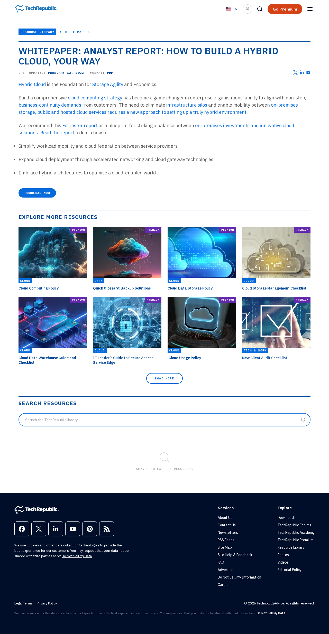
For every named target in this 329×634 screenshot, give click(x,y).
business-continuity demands (50, 105)
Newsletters (228, 532)
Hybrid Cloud (32, 84)
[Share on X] (295, 72)
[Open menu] (310, 9)
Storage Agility (107, 84)
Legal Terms (23, 603)
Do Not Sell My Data (77, 556)
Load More (164, 378)
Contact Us (227, 525)
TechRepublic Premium (295, 540)
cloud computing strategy (95, 98)
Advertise (225, 569)
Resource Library (37, 32)
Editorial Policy (289, 569)
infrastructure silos (186, 105)
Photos (283, 555)
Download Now (37, 193)
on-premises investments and (227, 125)
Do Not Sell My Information (239, 577)
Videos (283, 562)
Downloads (287, 517)
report (67, 133)
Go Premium (285, 9)
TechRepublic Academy (296, 532)
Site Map (225, 547)
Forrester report (80, 125)
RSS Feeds (226, 540)
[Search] (259, 9)
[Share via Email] (308, 72)
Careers (224, 584)
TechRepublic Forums (294, 525)
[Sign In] (247, 9)
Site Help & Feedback (235, 555)
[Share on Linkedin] (302, 72)
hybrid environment (225, 112)
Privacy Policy (47, 603)
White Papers (77, 32)
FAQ (221, 562)
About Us (225, 517)
